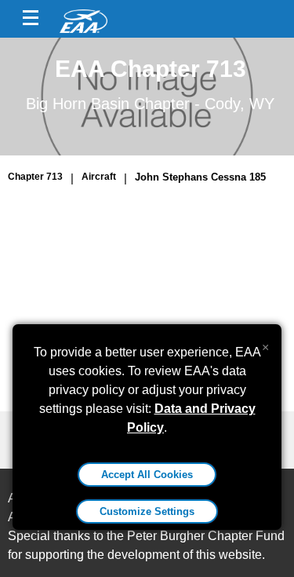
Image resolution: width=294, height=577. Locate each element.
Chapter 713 (35, 176)
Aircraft (99, 176)
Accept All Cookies (147, 474)
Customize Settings (147, 511)
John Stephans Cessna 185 (200, 177)
